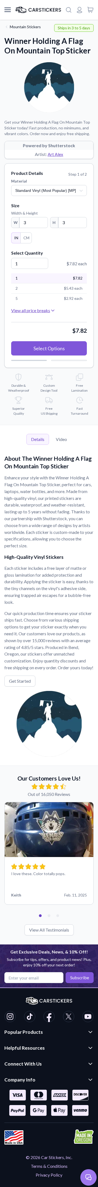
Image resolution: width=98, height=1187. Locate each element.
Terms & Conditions (49, 1166)
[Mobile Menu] (7, 10)
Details (37, 439)
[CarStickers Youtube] (88, 1017)
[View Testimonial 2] (49, 915)
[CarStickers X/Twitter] (68, 1017)
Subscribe (79, 977)
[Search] (68, 10)
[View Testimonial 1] (40, 915)
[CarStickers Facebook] (49, 1017)
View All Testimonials (49, 929)
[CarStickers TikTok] (29, 1017)
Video (61, 439)
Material (19, 181)
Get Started (20, 681)
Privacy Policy (49, 1174)
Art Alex (55, 154)
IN (16, 237)
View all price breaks (30, 310)
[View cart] (90, 10)
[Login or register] (79, 10)
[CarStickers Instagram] (10, 1017)
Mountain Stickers (25, 26)
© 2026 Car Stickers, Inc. (49, 1157)
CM (26, 237)
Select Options (49, 348)
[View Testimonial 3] (57, 915)
